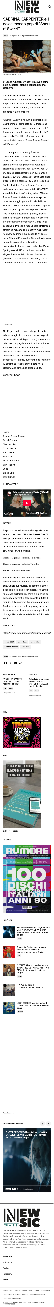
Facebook (7, 1256)
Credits (17, 1290)
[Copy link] (20, 663)
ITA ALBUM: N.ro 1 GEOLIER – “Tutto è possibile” (30, 986)
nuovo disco (22, 642)
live (5, 688)
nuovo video (35, 642)
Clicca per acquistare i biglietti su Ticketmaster (22, 558)
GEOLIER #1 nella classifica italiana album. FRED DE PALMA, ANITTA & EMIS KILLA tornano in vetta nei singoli (33, 969)
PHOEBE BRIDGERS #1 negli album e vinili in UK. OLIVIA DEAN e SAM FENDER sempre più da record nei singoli (33, 931)
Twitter (6, 1268)
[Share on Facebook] (5, 663)
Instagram (7, 1262)
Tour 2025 (25, 647)
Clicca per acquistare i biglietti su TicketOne (21, 564)
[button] (4, 7)
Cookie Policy (27, 1290)
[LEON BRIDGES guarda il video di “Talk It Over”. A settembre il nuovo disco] (9, 1008)
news (6, 36)
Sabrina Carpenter (11, 647)
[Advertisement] (27, 296)
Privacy (36, 1290)
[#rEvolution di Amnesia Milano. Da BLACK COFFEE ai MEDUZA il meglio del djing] (39, 685)
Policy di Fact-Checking (11, 1294)
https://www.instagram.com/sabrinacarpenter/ (27, 633)
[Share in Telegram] (15, 663)
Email (5, 1279)
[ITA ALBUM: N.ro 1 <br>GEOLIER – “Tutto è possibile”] (9, 990)
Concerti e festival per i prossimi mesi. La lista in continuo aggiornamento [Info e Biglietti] (31, 949)
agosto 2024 (9, 642)
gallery (20, 1011)
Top (14, 1189)
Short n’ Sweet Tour (35, 534)
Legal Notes (45, 1290)
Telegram (7, 1274)
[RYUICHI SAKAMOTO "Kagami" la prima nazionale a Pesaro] (15, 685)
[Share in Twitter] (10, 663)
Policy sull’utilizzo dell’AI (11, 1298)
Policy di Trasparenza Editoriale (33, 1294)
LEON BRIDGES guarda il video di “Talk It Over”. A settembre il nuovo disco (33, 1005)
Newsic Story (7, 1290)
